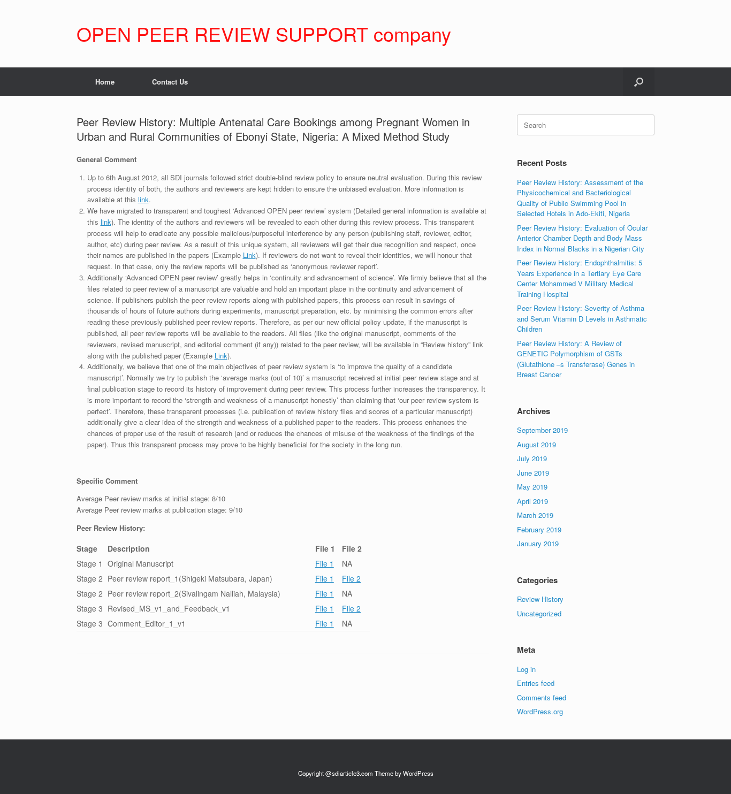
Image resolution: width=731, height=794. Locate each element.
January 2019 (538, 543)
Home (105, 82)
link (143, 199)
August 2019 (536, 444)
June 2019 (533, 473)
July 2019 (532, 458)
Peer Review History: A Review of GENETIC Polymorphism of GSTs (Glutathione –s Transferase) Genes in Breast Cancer (576, 359)
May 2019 (532, 487)
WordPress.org (540, 711)
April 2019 (532, 501)
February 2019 (539, 529)
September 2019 (542, 430)
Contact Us (170, 82)
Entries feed (535, 683)
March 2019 (535, 515)
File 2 (351, 578)
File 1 (324, 563)
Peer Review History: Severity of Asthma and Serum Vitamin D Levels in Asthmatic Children (582, 318)
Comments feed (541, 697)
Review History (540, 599)
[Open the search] (638, 81)
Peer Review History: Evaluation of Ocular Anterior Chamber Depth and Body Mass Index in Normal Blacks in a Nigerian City (582, 238)
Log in (526, 669)
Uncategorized (539, 613)
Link (249, 255)
